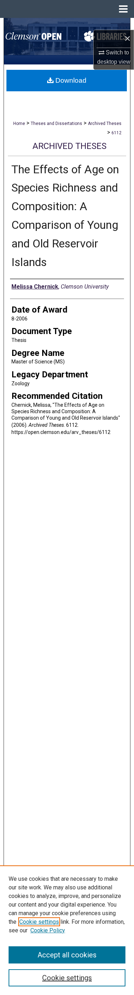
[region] (67, 930)
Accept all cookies (67, 955)
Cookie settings (39, 921)
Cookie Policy (47, 930)
